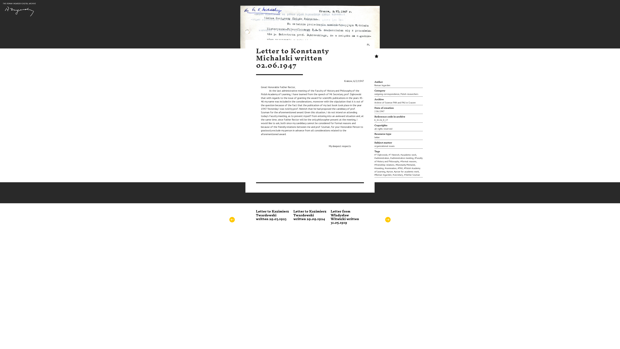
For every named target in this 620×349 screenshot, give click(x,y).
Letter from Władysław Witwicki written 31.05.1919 (345, 217)
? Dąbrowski (382, 154)
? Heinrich (394, 154)
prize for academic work (407, 171)
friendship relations (385, 164)
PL (368, 44)
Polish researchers (409, 94)
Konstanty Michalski (406, 164)
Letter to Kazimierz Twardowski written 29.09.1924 (309, 215)
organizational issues (384, 146)
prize (390, 171)
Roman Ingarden (382, 85)
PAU (401, 168)
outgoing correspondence (386, 94)
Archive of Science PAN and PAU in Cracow (395, 102)
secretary (398, 174)
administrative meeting (402, 158)
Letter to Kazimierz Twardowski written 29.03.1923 (272, 215)
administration (382, 158)
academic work (409, 154)
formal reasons (409, 161)
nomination (391, 168)
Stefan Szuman (412, 174)
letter (377, 137)
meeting (380, 168)
